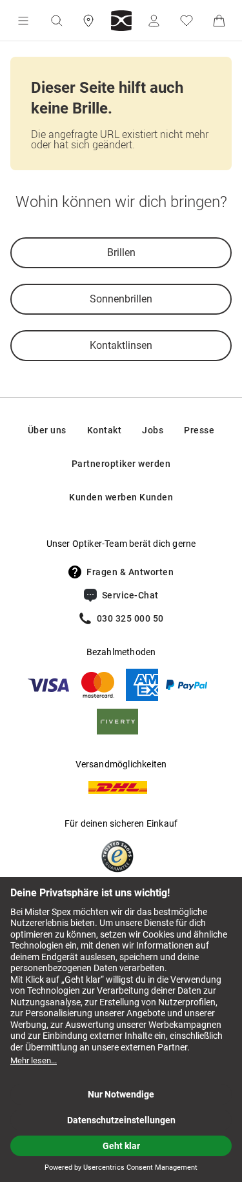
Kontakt (104, 430)
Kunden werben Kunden (121, 497)
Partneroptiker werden (121, 463)
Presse (199, 430)
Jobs (152, 430)
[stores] (88, 21)
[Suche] (56, 20)
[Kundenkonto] (153, 21)
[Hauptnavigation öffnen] (23, 20)
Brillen (121, 252)
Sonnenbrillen (121, 299)
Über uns (47, 430)
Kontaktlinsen (121, 345)
